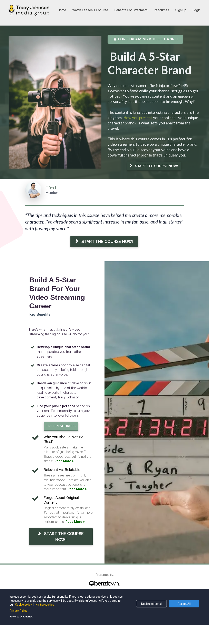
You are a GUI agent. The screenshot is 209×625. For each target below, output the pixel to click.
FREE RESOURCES (61, 426)
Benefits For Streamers (131, 10)
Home (62, 10)
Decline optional (151, 603)
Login (196, 10)
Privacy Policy (18, 610)
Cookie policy (23, 604)
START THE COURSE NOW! (156, 166)
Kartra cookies (45, 604)
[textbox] (154, 120)
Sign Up (180, 10)
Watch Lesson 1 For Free (90, 10)
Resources (161, 10)
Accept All (184, 603)
